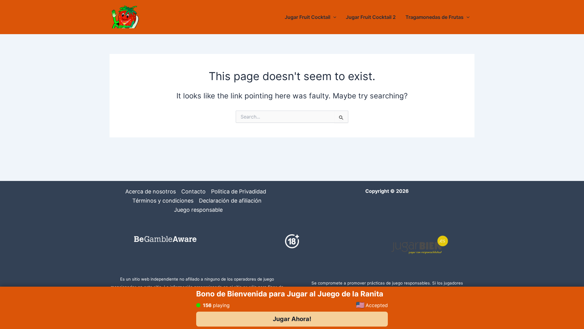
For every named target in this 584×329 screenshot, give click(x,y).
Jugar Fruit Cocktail (307, 17)
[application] (333, 17)
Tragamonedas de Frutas (434, 17)
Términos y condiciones (162, 200)
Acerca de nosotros (150, 191)
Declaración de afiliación (230, 200)
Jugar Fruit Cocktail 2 (371, 17)
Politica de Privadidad (238, 191)
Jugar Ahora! (292, 319)
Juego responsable (198, 210)
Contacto (193, 191)
